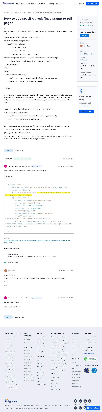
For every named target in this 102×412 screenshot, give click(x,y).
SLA (38, 349)
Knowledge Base (41, 340)
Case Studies (40, 366)
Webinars (39, 381)
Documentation (76, 365)
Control (82, 57)
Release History (76, 386)
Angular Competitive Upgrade (59, 340)
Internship (75, 352)
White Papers (40, 363)
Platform (83, 51)
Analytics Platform (10, 376)
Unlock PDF (27, 351)
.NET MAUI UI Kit (55, 377)
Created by (84, 43)
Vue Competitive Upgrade (58, 349)
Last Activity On (85, 72)
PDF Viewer (84, 60)
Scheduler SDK (9, 346)
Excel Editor (27, 372)
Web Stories (40, 378)
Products (19, 4)
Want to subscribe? (88, 32)
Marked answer (87, 26)
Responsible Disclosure (55, 405)
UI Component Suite (10, 337)
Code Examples (41, 372)
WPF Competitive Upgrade (58, 358)
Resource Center (41, 384)
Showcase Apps (76, 377)
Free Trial (27, 339)
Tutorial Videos (76, 371)
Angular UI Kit (54, 386)
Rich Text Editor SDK (10, 352)
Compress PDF (28, 357)
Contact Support (86, 111)
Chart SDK (7, 343)
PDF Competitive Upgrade (58, 361)
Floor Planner (28, 366)
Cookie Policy (18, 405)
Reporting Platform (10, 379)
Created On (84, 63)
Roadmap (75, 383)
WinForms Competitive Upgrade (60, 355)
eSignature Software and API (13, 382)
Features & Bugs (41, 346)
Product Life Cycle (42, 352)
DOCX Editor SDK (9, 367)
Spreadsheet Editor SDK (11, 370)
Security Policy (43, 405)
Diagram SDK (8, 355)
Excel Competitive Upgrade (58, 367)
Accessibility (40, 375)
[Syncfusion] (13, 401)
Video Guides (76, 374)
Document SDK (9, 361)
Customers (75, 340)
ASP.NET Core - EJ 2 (20, 12)
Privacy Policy (8, 405)
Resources (41, 4)
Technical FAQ (41, 369)
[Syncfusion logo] (10, 3)
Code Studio (8, 373)
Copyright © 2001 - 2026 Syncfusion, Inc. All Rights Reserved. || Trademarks (26, 408)
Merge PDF (27, 354)
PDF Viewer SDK (9, 364)
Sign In (81, 4)
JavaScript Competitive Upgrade (60, 343)
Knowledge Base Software (12, 388)
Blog (73, 343)
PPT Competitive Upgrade (58, 370)
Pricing (51, 4)
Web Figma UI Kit (55, 389)
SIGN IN (8, 150)
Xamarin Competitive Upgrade (59, 352)
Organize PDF (28, 363)
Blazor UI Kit (54, 383)
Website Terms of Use (30, 405)
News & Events (76, 346)
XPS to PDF (27, 360)
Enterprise (30, 4)
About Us (59, 4)
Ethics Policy (67, 405)
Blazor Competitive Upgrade (59, 337)
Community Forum (42, 337)
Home (6, 12)
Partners (74, 355)
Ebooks (39, 360)
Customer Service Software (12, 385)
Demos (74, 362)
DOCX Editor (27, 369)
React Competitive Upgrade (58, 346)
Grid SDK (7, 340)
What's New (75, 380)
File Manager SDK (9, 358)
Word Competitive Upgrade (58, 364)
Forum (11, 12)
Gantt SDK (7, 349)
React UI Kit (54, 380)
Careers (74, 349)
